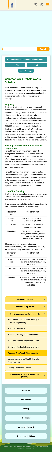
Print (17, 65)
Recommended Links (26, 436)
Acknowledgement (26, 427)
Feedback (26, 391)
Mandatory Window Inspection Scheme (23, 341)
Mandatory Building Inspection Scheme (23, 335)
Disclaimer (26, 418)
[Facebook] (12, 5)
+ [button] (31, 71)
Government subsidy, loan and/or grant (23, 347)
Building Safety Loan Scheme (19, 368)
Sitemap (26, 409)
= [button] (25, 71)
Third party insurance (16, 328)
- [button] (21, 71)
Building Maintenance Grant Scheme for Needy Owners (23, 360)
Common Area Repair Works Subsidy (23, 353)
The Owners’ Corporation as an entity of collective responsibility (23, 321)
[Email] (37, 65)
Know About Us (26, 400)
